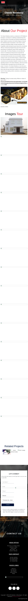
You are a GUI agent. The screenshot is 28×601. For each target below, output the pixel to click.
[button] (24, 2)
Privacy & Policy (16, 596)
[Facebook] (10, 588)
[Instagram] (14, 588)
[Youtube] (18, 588)
